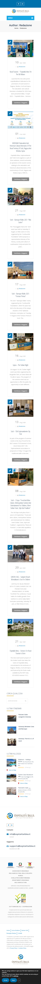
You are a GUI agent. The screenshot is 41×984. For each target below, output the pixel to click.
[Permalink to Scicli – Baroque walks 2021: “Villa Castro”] (20, 204)
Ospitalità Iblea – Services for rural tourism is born (20, 652)
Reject (13, 980)
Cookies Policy (22, 948)
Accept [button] (5, 980)
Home (16, 28)
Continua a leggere (20, 103)
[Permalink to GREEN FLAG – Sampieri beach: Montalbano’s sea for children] (20, 562)
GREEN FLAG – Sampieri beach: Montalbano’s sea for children (20, 578)
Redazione (23, 28)
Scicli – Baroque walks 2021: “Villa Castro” (20, 221)
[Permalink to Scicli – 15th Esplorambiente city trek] (20, 416)
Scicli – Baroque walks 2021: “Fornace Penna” (20, 295)
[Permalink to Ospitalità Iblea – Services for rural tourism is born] (20, 636)
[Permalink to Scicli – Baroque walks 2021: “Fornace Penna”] (20, 278)
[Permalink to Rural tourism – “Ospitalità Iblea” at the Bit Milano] (20, 56)
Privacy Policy (13, 948)
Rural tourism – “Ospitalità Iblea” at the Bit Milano (20, 73)
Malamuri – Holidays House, (26, 762)
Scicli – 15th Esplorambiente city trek (20, 432)
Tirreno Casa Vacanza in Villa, (25, 776)
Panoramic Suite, (24, 789)
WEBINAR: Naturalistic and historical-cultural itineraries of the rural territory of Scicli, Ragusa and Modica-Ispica (20, 147)
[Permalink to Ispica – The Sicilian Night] (20, 350)
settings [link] (15, 976)
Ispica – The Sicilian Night (20, 365)
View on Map (12, 770)
